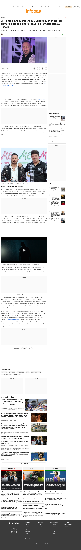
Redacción (41, 524)
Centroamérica (51, 6)
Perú (46, 6)
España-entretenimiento (36, 372)
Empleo (41, 526)
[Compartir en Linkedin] (40, 68)
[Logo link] (33, 11)
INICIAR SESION (76, 6)
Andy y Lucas (4, 372)
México (42, 6)
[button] (2, 6)
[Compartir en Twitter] (37, 68)
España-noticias (16, 374)
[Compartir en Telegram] (42, 68)
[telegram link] (14, 532)
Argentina (22, 6)
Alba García (7, 34)
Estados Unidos (28, 6)
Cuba (60, 6)
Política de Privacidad (67, 526)
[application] (24, 250)
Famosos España (20, 372)
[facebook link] (12, 529)
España (38, 6)
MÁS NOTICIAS (24, 463)
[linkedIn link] (16, 532)
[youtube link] (12, 532)
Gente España (12, 372)
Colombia (34, 6)
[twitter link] (14, 529)
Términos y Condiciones (68, 524)
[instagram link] (16, 529)
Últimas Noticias (27, 538)
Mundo (56, 6)
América (27, 524)
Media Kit (54, 533)
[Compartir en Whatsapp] (32, 68)
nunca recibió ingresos (14, 319)
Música (27, 372)
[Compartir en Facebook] (35, 68)
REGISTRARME (68, 6)
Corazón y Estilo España (6, 374)
